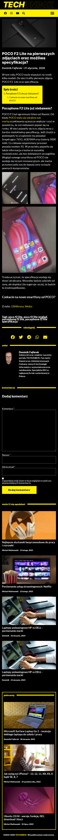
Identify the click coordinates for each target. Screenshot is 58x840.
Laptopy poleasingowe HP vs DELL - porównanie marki (22, 629)
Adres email (8, 467)
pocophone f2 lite (13, 319)
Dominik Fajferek (11, 739)
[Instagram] (11, 13)
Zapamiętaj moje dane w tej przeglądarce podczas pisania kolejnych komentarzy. (26, 482)
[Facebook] (5, 13)
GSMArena (17, 306)
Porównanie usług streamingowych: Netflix (26, 586)
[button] (52, 13)
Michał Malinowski (10, 550)
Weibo (28, 306)
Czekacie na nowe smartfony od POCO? (23, 99)
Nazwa (6, 455)
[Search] (23, 13)
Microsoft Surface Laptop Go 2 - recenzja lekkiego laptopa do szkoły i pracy (27, 733)
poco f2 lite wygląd (35, 316)
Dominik (5, 636)
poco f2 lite (15, 316)
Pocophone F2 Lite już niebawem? (22, 93)
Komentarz (8, 408)
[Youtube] (17, 13)
